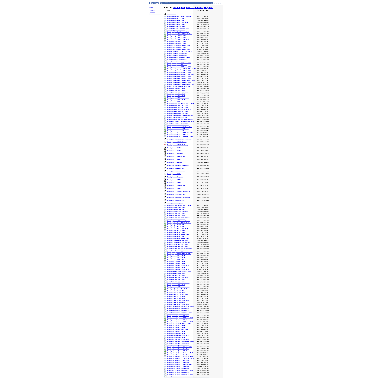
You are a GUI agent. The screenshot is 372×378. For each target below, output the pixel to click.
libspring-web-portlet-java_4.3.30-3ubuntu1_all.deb (180, 356)
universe (190, 7)
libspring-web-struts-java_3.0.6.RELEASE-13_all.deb (180, 376)
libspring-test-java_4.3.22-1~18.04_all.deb (177, 294)
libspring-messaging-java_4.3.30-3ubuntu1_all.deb (179, 252)
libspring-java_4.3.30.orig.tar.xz (175, 203)
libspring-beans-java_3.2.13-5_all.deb (176, 36)
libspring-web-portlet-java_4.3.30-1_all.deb (178, 351)
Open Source (152, 12)
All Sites (151, 7)
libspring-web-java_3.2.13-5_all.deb (176, 325)
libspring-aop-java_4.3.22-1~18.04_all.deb (177, 22)
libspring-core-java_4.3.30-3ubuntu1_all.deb (178, 101)
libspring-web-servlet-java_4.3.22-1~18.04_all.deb (179, 364)
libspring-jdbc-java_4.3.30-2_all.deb (176, 219)
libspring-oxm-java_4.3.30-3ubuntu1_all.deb (178, 287)
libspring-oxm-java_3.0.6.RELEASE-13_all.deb (179, 271)
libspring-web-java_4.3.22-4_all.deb (176, 331)
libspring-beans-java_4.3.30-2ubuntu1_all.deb (178, 45)
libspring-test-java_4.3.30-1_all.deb (176, 298)
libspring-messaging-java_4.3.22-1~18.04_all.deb (179, 242)
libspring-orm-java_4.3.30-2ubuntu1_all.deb (178, 265)
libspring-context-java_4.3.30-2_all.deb (177, 65)
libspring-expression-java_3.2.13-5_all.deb (177, 105)
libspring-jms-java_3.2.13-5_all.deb (176, 225)
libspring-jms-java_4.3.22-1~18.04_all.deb (177, 228)
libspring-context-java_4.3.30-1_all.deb (177, 61)
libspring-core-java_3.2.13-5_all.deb (176, 88)
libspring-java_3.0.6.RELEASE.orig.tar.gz (177, 145)
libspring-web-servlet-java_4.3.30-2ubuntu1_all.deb (180, 370)
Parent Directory (171, 14)
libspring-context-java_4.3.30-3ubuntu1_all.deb (179, 67)
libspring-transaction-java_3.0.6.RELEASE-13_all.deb (180, 306)
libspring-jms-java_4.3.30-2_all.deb (176, 236)
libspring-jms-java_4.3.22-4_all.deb (176, 230)
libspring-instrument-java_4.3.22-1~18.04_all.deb (179, 127)
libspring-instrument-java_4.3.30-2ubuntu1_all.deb (180, 132)
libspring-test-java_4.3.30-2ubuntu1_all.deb (178, 300)
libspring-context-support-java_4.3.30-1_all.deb (179, 78)
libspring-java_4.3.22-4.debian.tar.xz (176, 171)
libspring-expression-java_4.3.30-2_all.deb (177, 117)
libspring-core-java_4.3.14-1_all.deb (176, 90)
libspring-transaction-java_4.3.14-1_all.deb (178, 310)
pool (183, 7)
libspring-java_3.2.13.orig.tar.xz (175, 153)
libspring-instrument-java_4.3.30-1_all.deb (178, 131)
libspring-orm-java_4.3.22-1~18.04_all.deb (177, 259)
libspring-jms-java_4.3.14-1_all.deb (176, 226)
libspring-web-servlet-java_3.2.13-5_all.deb (178, 360)
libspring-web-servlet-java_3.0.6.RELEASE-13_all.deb (180, 358)
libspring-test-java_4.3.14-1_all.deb (176, 292)
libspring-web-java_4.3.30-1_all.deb (176, 333)
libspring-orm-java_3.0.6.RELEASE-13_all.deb (179, 254)
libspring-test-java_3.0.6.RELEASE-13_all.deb (179, 289)
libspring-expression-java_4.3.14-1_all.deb (177, 107)
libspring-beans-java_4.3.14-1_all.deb (176, 37)
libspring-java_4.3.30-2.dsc (174, 188)
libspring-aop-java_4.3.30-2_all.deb (176, 30)
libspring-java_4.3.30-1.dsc (174, 182)
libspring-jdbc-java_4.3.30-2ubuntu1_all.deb (178, 217)
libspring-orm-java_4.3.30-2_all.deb (176, 267)
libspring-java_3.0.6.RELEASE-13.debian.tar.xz (179, 139)
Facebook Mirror (158, 5)
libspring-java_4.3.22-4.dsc (174, 174)
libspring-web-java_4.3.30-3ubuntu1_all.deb (178, 339)
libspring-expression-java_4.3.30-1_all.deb (177, 113)
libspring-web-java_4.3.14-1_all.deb (176, 327)
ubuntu (176, 7)
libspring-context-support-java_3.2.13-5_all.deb (179, 70)
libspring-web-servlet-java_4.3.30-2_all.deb (178, 372)
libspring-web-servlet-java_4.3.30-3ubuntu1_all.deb (180, 374)
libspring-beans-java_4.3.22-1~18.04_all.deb (178, 39)
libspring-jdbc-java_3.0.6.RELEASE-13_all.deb (179, 205)
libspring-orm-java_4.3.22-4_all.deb (176, 261)
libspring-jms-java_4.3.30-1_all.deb (176, 232)
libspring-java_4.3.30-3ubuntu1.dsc (176, 200)
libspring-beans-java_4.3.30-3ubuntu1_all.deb (178, 49)
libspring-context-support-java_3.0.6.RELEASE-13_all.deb (182, 68)
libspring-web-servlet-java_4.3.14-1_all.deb (178, 362)
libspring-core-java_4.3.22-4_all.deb (176, 94)
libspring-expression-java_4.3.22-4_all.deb (177, 111)
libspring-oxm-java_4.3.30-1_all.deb (176, 281)
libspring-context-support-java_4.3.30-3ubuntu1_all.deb (181, 84)
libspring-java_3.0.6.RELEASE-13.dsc (176, 142)
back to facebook (216, 3)
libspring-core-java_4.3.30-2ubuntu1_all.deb (178, 98)
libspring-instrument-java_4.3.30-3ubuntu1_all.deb (180, 136)
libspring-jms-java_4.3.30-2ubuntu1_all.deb (178, 234)
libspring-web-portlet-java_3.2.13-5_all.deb (178, 343)
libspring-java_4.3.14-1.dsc (174, 159)
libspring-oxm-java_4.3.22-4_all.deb (176, 279)
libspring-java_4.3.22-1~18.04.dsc (175, 168)
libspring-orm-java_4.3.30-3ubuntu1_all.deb (178, 269)
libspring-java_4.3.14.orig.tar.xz (175, 162)
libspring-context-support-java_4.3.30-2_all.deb (179, 82)
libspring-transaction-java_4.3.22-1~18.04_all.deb (179, 312)
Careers (151, 13)
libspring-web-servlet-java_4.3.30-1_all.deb (178, 368)
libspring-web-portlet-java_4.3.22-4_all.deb (178, 349)
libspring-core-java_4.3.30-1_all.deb (176, 96)
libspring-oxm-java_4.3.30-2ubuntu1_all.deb (178, 283)
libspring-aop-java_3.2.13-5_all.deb (176, 18)
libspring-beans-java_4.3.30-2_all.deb (176, 47)
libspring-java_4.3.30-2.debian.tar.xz (176, 185)
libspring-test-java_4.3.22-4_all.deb (176, 296)
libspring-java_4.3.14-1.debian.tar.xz (176, 156)
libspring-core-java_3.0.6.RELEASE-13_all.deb (179, 86)
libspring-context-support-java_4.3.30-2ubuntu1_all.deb (181, 80)
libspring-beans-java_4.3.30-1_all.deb (176, 43)
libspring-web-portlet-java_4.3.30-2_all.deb (178, 354)
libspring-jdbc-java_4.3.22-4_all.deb (176, 213)
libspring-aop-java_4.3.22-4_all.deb (176, 24)
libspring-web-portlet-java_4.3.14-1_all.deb (178, 345)
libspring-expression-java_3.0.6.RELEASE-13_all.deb (180, 103)
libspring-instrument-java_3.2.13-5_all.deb (178, 123)
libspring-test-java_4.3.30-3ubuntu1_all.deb (178, 304)
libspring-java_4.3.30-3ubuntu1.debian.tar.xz (178, 197)
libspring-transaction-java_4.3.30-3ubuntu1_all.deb (180, 321)
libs (197, 7)
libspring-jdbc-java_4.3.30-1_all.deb (176, 215)
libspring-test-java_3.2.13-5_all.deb (176, 290)
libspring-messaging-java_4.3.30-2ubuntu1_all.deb (179, 248)
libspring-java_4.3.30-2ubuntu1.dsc (176, 194)
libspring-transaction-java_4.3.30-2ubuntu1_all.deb (180, 318)
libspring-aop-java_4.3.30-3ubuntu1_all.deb (178, 32)
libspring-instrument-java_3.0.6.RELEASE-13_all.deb (180, 121)
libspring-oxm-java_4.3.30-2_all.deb (176, 285)
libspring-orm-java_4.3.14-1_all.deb (176, 257)
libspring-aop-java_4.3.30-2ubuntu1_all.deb (178, 28)
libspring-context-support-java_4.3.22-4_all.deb (179, 76)
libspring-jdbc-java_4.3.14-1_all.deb (176, 209)
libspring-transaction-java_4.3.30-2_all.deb (178, 320)
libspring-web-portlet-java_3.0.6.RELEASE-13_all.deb (181, 341)
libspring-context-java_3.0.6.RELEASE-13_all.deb (179, 51)
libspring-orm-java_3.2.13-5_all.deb (176, 256)
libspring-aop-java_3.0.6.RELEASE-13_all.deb (179, 16)
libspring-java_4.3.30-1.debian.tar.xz (176, 179)
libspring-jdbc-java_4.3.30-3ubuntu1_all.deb (178, 221)
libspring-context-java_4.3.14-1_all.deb (177, 55)
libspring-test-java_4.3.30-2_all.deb (176, 302)
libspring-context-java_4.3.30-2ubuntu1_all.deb (179, 63)
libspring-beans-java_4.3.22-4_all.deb (176, 41)
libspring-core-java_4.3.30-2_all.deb (176, 100)
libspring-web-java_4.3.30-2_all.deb (176, 337)
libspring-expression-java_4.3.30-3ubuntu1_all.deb (180, 119)
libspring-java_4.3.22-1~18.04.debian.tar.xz (178, 165)
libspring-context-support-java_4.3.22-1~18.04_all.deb (180, 74)
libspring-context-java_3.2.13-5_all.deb (177, 53)
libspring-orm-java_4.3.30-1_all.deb (176, 263)
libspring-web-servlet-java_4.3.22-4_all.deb (178, 366)
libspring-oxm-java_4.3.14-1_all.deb (176, 275)
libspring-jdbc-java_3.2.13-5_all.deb (176, 207)
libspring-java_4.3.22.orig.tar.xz (175, 177)
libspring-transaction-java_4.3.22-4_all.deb (178, 314)
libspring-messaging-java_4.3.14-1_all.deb (177, 240)
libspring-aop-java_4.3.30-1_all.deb (176, 26)
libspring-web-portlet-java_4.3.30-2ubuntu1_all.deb (180, 352)
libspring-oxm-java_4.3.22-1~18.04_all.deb (177, 277)
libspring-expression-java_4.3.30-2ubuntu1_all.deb (180, 115)
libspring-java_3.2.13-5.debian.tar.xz (176, 147)
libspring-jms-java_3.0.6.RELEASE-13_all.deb (179, 223)
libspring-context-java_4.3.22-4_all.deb (177, 59)
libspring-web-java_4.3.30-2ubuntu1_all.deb (178, 335)
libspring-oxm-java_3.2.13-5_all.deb (176, 273)
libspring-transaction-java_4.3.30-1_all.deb (178, 316)
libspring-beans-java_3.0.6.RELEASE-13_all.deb (179, 34)
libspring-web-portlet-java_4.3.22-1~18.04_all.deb (179, 347)
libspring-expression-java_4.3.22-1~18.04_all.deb (179, 109)
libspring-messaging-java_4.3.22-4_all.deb (177, 244)
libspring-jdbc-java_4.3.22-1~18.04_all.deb (177, 211)
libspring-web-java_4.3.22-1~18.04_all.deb (177, 329)
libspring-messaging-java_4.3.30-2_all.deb (177, 250)
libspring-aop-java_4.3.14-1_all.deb (176, 20)
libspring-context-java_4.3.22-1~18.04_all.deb (178, 57)
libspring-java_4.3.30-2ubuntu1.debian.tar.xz (178, 191)
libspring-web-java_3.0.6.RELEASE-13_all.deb (179, 323)
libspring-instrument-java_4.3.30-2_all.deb (178, 134)
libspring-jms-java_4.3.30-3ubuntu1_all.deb (178, 238)
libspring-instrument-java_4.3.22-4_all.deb (178, 129)
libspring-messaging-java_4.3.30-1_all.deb (177, 246)
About (150, 8)
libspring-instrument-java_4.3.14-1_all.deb (178, 125)
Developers (152, 10)
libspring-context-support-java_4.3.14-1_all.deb (179, 72)
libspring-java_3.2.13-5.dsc (174, 150)
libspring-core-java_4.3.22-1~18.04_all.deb (177, 92)
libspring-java (206, 7)
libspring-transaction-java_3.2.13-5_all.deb (178, 308)
